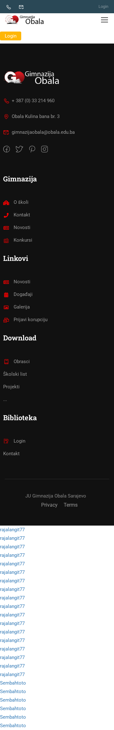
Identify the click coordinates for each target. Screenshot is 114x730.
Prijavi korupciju (31, 319)
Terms (71, 505)
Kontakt (22, 215)
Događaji (23, 294)
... (5, 399)
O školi (21, 202)
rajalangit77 (12, 530)
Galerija (22, 307)
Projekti (11, 387)
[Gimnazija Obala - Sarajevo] (25, 19)
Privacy (49, 505)
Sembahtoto (13, 683)
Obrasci (22, 361)
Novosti (22, 227)
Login (103, 6)
